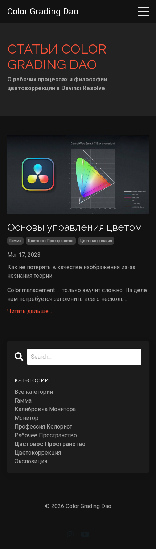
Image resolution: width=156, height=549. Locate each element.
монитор (26, 417)
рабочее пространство (46, 435)
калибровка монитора (45, 409)
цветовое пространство (51, 241)
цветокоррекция (96, 241)
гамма (15, 241)
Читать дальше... (29, 311)
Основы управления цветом (74, 227)
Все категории (34, 391)
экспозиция (31, 461)
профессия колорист (43, 426)
